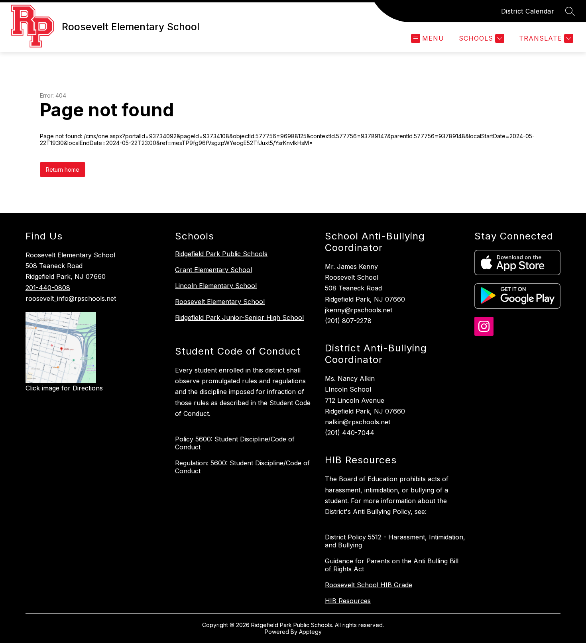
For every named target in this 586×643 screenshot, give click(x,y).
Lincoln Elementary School (216, 286)
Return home (62, 169)
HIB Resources (348, 601)
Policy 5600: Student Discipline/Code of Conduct (235, 443)
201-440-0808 (48, 288)
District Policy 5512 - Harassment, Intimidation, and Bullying (395, 541)
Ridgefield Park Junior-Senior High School (239, 318)
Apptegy (310, 631)
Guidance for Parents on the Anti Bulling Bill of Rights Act (391, 565)
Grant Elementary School (213, 270)
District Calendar (528, 11)
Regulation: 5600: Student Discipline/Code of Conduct (242, 467)
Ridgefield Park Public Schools (221, 254)
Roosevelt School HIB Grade (368, 585)
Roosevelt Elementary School (220, 302)
